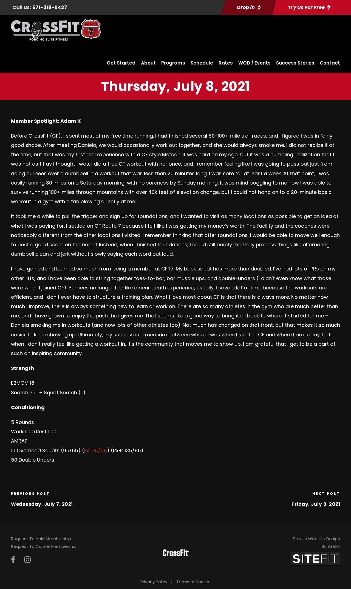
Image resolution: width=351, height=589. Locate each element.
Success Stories (295, 63)
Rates (226, 63)
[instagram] (27, 559)
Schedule (202, 63)
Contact (330, 63)
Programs (173, 63)
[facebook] (13, 559)
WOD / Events (254, 63)
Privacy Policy (153, 582)
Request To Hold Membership (41, 538)
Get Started (121, 63)
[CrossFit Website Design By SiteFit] (315, 558)
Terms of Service (193, 582)
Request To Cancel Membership (44, 546)
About (148, 63)
